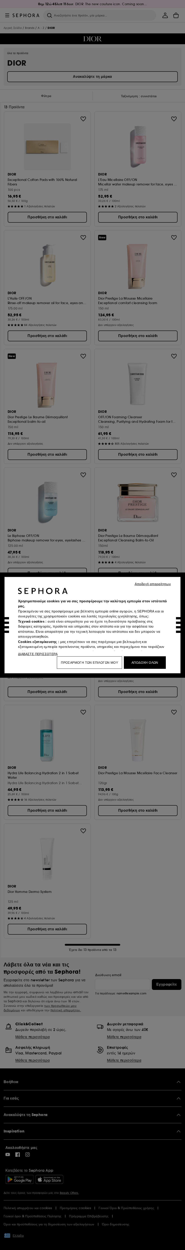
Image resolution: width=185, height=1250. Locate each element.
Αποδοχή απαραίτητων (153, 584)
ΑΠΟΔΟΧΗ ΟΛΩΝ (145, 662)
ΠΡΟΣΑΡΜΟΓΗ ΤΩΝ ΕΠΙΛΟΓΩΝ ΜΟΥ (89, 662)
